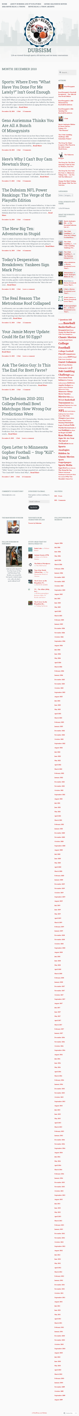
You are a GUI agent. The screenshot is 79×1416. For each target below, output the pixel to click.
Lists (69, 382)
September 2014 (60, 1148)
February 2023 (59, 722)
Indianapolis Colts (64, 368)
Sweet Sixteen (71, 468)
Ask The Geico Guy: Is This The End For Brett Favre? (26, 367)
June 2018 (58, 961)
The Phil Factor (41, 566)
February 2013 (59, 1225)
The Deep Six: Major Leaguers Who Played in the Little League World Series (66, 146)
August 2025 (59, 594)
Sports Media (65, 465)
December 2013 (60, 1182)
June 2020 (58, 858)
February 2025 (59, 620)
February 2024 (59, 671)
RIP (59, 432)
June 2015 (58, 1114)
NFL (61, 411)
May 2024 (58, 658)
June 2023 (58, 705)
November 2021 (60, 786)
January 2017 (59, 1033)
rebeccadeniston (69, 262)
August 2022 (59, 748)
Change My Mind (64, 332)
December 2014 (60, 1140)
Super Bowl (62, 468)
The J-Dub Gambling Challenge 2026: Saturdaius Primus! (65, 137)
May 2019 (58, 914)
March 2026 (58, 564)
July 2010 (57, 1357)
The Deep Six (63, 470)
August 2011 (59, 1302)
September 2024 (60, 641)
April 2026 (58, 560)
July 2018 (57, 956)
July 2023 (57, 701)
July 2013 (57, 1204)
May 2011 (58, 1314)
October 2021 (59, 790)
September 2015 (60, 1101)
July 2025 (57, 598)
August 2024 (59, 645)
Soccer (71, 444)
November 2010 (60, 1340)
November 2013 (60, 1187)
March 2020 (58, 871)
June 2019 (58, 910)
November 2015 (60, 1093)
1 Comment (26, 219)
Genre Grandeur (67, 359)
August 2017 (59, 1003)
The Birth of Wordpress (42, 563)
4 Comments (27, 250)
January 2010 (59, 1383)
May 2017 (58, 1016)
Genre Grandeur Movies (55, 4)
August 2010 (59, 1353)
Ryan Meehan (65, 435)
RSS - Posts (58, 496)
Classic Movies (67, 337)
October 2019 (59, 893)
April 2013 (58, 1216)
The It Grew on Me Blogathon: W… (40, 582)
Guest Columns (67, 362)
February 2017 (59, 1029)
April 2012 (58, 1268)
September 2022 (60, 743)
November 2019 (60, 888)
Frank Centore (69, 297)
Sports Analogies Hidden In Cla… (70, 276)
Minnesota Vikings (65, 391)
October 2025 (59, 586)
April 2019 (58, 918)
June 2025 (58, 603)
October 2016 (59, 1046)
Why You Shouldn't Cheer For (65, 478)
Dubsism (39, 50)
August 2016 (59, 1055)
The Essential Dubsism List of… (70, 225)
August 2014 (59, 1152)
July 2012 (57, 1255)
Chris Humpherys (67, 334)
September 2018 (60, 948)
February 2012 (59, 1276)
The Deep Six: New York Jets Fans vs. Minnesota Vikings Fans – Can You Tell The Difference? (66, 174)
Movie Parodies (64, 394)
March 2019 (58, 922)
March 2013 (58, 1221)
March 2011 (58, 1323)
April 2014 (58, 1165)
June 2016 (58, 1063)
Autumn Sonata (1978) (41, 555)
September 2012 (60, 1246)
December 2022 (60, 731)
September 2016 (60, 1050)
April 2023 (58, 714)
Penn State (62, 420)
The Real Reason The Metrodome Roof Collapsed (26, 301)
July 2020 (57, 854)
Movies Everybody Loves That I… (69, 266)
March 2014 (58, 1170)
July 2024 (57, 650)
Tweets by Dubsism (34, 523)
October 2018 (59, 944)
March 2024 (58, 667)
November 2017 (60, 991)
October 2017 (59, 995)
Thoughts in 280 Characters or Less (36, 519)
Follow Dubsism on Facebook (63, 519)
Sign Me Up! (33, 507)
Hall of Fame (62, 365)
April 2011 (58, 1319)
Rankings (65, 430)
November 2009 (60, 1387)
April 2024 (58, 662)
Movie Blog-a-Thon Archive (41, 6)
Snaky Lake (38, 548)
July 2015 (57, 1110)
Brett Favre (70, 330)
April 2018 (58, 969)
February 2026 (59, 569)
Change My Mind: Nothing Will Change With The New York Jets (67, 183)
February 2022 (59, 773)
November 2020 (60, 837)
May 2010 (58, 1366)
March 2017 (58, 1025)
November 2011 (60, 1289)
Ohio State (66, 416)
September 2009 (60, 1395)
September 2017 (60, 999)
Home (4, 4)
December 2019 (60, 884)
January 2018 (59, 982)
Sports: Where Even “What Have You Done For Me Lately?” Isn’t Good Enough (26, 87)
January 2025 (59, 624)
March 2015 (58, 1127)
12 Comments (26, 477)
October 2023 (59, 688)
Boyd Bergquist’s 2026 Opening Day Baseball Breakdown (65, 111)
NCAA (72, 397)
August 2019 (59, 901)
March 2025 (58, 616)
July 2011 (57, 1306)
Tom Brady (66, 472)
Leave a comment (29, 289)
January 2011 (59, 1331)
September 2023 (60, 692)
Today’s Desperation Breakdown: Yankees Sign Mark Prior (25, 264)
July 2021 (57, 803)
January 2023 (59, 726)
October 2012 (59, 1242)
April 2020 (58, 867)
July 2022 (57, 752)
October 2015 (59, 1097)
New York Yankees (66, 407)
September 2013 (60, 1195)
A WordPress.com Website (39, 1413)
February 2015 (59, 1131)
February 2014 (59, 1174)
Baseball (69, 323)
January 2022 (59, 777)
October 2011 (59, 1293)
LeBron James (62, 383)
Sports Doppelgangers (64, 460)
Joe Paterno (69, 380)
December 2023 (60, 679)
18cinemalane (68, 273)
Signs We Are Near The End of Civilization (66, 441)
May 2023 (58, 709)
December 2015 (60, 1089)
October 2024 (59, 637)
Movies (62, 396)
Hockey (69, 365)
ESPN (70, 357)
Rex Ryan (72, 430)
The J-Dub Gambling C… (68, 232)
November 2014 (60, 1144)
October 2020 (59, 841)
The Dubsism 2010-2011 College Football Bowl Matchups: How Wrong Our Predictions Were (26, 406)
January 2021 (59, 829)
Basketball (64, 327)
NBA (68, 397)
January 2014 (59, 1178)
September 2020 (60, 846)
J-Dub (19, 111)
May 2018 (58, 965)
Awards (60, 323)
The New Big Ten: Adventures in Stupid (21, 231)
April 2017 (58, 1020)
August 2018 (59, 952)
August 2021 (59, 799)
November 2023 (60, 684)
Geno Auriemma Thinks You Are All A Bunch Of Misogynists (28, 125)
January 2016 (59, 1084)
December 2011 (60, 1285)
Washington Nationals (65, 474)
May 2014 (58, 1161)
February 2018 (59, 978)
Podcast (66, 425)
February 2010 (59, 1378)
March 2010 (58, 1374)
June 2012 (58, 1259)
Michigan (70, 387)
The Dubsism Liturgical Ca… (69, 257)
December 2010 (60, 1336)
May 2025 (58, 607)
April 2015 (58, 1123)
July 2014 (57, 1157)
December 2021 (60, 782)
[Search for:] (67, 72)
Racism (67, 428)
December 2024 (60, 628)
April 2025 (58, 611)
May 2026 (58, 556)
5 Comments (27, 181)
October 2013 (59, 1191)
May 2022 (58, 760)
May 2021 (58, 812)
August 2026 (59, 543)
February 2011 (59, 1327)
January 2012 (59, 1280)
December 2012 (60, 1233)
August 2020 (59, 850)
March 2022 (58, 769)
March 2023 (58, 718)
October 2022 (59, 739)
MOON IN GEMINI (42, 585)
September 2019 (60, 897)
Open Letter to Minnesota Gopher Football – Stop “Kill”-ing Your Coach (28, 452)
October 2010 (59, 1344)
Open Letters (70, 418)
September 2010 (60, 1349)
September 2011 (60, 1297)
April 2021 (58, 816)
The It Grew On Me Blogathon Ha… (40, 603)
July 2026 (57, 547)
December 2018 (60, 935)
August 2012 (59, 1250)
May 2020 (58, 863)
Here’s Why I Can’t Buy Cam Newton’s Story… (27, 161)
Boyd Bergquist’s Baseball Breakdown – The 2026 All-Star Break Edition (67, 94)
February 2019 (59, 927)
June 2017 (58, 1012)
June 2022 (58, 756)
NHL (66, 411)
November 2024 (60, 633)
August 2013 (59, 1199)
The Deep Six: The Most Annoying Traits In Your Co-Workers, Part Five (66, 164)
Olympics (62, 418)
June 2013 (58, 1208)
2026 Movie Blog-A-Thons (13, 6)
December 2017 (60, 986)
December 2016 (60, 1037)
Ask (70, 319)
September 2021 (60, 794)
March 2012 (58, 1272)
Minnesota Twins (63, 389)
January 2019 (59, 931)
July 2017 (57, 1008)
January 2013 (59, 1229)
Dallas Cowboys (62, 357)
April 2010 (58, 1370)
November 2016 (60, 1042)
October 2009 (59, 1391)
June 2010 (58, 1361)
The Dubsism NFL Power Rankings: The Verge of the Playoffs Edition (26, 195)
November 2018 (60, 939)
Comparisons (70, 354)
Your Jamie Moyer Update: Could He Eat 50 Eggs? (26, 334)
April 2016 (58, 1072)
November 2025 (60, 581)
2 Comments (27, 111)
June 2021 (58, 807)
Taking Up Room (41, 606)
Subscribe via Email (36, 491)
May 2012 (58, 1263)
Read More (23, 107)
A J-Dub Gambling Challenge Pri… (70, 246)
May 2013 (58, 1212)
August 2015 (59, 1106)
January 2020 (59, 880)
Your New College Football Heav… (70, 236)
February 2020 (59, 876)
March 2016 (58, 1076)
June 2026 (58, 552)
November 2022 (60, 735)
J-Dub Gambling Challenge (66, 371)
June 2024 (58, 654)
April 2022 (58, 765)
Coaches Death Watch (65, 340)
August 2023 (59, 697)
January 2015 (59, 1135)
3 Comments (27, 150)
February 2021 (59, 824)
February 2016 (59, 1080)
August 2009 (59, 1400)
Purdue (61, 428)
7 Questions (63, 320)
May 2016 (58, 1067)
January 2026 (59, 573)
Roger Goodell (66, 433)
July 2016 (57, 1059)
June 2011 (58, 1310)
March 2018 (58, 973)
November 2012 (60, 1238)
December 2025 (60, 577)
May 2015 (58, 1118)
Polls (72, 425)
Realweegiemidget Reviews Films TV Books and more (41, 595)
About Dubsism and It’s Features (25, 4)
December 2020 (60, 833)
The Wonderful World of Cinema (41, 574)
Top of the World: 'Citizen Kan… (40, 571)
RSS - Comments (60, 500)
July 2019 (57, 905)
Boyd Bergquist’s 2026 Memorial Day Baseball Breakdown (65, 103)
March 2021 (58, 820)
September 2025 (60, 590)
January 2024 (59, 675)
